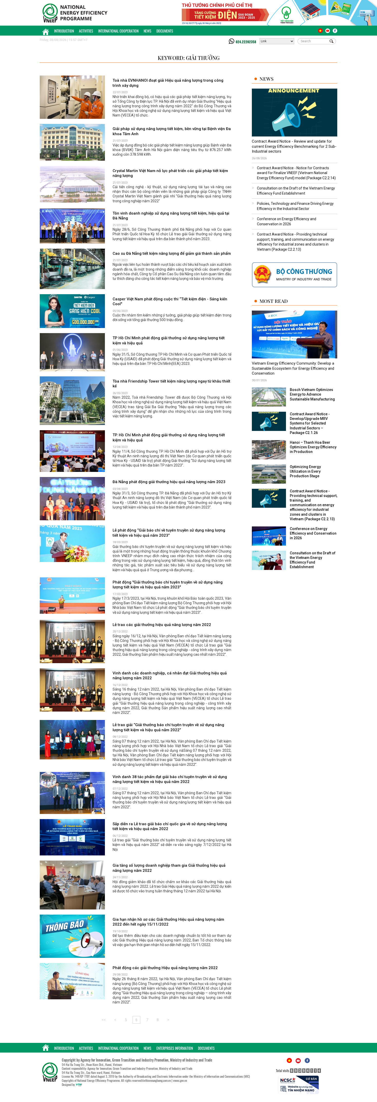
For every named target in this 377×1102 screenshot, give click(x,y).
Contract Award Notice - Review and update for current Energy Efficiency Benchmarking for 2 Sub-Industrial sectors (294, 146)
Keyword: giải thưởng (189, 57)
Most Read (274, 301)
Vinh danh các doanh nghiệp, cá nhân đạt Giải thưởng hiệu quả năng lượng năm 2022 (170, 676)
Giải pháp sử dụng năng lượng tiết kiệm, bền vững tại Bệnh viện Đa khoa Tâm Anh (172, 131)
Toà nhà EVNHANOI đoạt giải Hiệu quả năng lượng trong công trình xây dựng (168, 83)
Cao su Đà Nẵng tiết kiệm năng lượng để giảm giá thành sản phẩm (172, 253)
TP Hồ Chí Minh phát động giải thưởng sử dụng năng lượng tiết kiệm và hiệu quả (169, 340)
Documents (164, 31)
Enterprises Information (174, 1048)
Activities (86, 31)
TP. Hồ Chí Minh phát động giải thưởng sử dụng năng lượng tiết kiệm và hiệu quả (169, 437)
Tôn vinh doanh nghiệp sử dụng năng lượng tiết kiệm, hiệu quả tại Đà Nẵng (171, 216)
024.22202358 (246, 41)
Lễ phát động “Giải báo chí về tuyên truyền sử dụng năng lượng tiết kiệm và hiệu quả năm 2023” (169, 533)
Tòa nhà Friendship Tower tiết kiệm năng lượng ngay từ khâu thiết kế (171, 384)
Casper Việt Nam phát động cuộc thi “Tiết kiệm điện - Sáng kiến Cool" (170, 301)
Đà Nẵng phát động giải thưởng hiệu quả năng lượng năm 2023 (169, 482)
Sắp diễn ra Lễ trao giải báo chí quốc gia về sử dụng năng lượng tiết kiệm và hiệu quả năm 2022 (170, 826)
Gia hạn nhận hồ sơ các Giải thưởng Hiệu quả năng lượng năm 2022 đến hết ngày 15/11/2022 (168, 922)
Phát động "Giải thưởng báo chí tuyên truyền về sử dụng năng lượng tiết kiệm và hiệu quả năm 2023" (168, 585)
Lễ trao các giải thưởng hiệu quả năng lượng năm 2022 (162, 624)
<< (104, 1020)
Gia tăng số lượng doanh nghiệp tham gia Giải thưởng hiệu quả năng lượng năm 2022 (169, 868)
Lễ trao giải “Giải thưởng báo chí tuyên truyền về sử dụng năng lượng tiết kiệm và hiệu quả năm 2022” (168, 727)
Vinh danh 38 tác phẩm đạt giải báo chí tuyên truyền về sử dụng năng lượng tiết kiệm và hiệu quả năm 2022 (170, 779)
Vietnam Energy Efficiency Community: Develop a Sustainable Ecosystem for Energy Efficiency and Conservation (293, 368)
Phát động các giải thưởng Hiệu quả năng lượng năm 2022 (165, 968)
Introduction (64, 31)
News (147, 31)
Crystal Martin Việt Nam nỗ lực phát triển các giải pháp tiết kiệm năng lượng (170, 173)
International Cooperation (118, 31)
